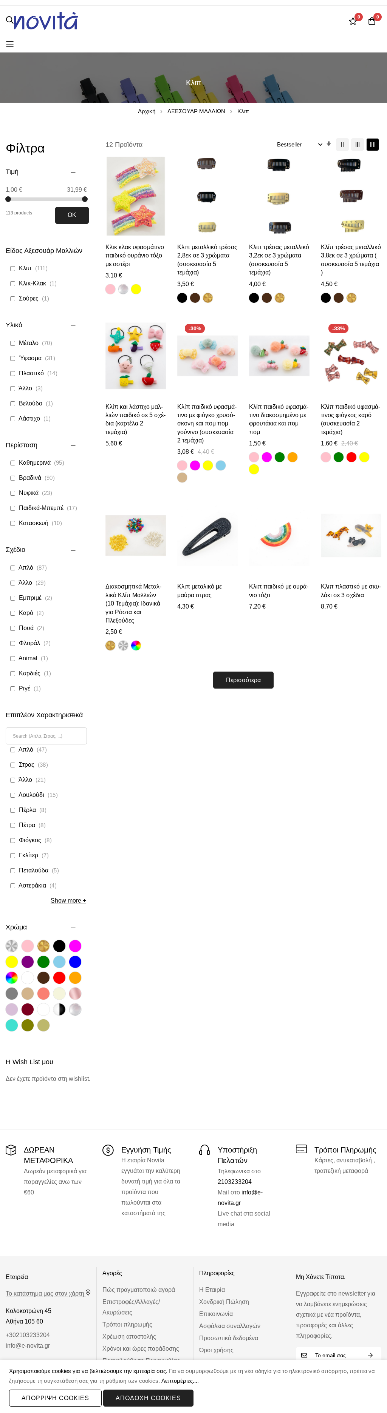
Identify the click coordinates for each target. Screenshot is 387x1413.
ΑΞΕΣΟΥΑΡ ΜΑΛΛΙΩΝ (197, 111)
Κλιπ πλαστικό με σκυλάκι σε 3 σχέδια (351, 590)
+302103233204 (28, 1335)
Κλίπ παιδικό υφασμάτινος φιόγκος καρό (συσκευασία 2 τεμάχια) (350, 419)
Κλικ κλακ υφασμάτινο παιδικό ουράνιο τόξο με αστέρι (134, 255)
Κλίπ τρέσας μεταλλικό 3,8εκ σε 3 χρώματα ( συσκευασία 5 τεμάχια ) (351, 260)
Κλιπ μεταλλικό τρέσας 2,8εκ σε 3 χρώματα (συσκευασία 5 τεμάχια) (207, 260)
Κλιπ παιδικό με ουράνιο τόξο (278, 590)
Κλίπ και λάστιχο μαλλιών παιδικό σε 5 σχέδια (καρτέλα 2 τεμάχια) (135, 419)
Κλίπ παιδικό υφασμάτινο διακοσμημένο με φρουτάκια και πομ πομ (278, 419)
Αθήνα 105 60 (24, 1321)
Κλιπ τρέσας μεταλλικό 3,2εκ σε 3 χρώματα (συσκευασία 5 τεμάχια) (279, 260)
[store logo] (46, 21)
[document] (193, 1386)
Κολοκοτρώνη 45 (28, 1311)
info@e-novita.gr (28, 1345)
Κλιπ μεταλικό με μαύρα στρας (199, 590)
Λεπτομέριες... (179, 1381)
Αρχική (147, 111)
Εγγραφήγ (370, 1355)
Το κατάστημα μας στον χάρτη (45, 1293)
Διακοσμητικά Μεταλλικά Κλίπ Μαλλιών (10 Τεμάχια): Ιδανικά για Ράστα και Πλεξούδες (133, 603)
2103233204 (235, 1182)
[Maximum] (85, 199)
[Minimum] (8, 199)
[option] (110, 289)
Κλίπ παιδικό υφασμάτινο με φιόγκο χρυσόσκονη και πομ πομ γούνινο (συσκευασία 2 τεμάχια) (207, 424)
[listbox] (124, 290)
